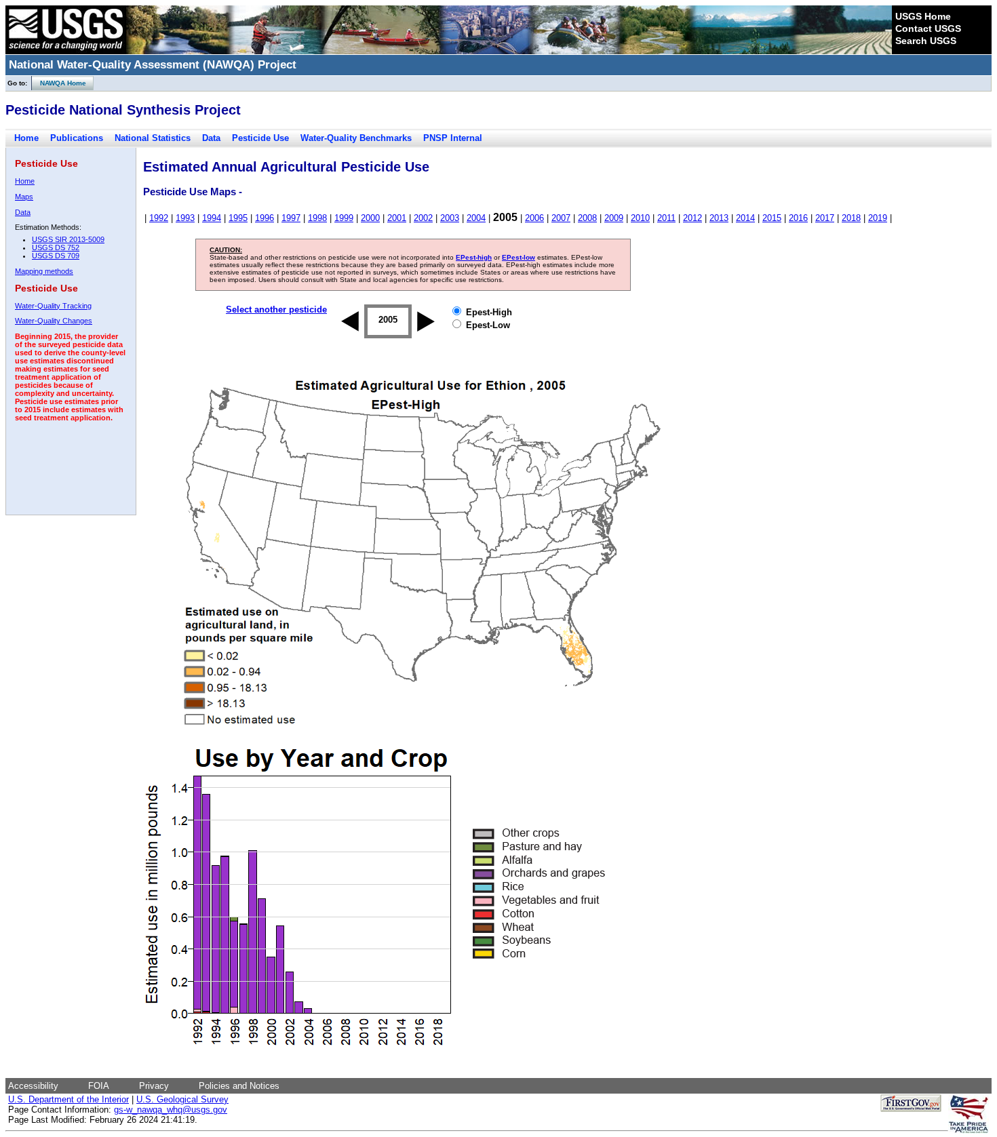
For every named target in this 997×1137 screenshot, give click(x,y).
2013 (718, 218)
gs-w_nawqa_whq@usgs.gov (170, 1109)
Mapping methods (44, 271)
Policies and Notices (239, 1086)
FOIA (98, 1086)
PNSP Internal (452, 138)
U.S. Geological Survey (182, 1099)
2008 (587, 218)
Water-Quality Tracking (53, 306)
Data (211, 138)
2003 (449, 218)
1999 (343, 218)
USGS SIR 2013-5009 (68, 239)
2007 (560, 218)
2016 (798, 218)
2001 (396, 218)
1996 (264, 218)
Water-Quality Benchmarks (356, 138)
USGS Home (923, 16)
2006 (534, 218)
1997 (290, 218)
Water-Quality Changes (53, 321)
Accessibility (33, 1086)
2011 (666, 218)
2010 (640, 218)
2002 (423, 218)
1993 (185, 218)
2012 (692, 218)
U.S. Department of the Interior (68, 1099)
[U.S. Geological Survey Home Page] (65, 50)
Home (26, 138)
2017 (824, 218)
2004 (476, 218)
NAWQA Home (59, 83)
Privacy (154, 1086)
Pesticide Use (260, 138)
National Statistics (153, 138)
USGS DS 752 (55, 247)
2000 (370, 218)
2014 (745, 218)
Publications (76, 138)
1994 (211, 218)
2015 (771, 218)
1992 (158, 218)
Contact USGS (928, 28)
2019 (877, 218)
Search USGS (925, 40)
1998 (317, 218)
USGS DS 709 (55, 256)
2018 (851, 218)
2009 (613, 218)
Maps (24, 197)
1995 (238, 218)
